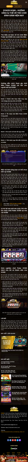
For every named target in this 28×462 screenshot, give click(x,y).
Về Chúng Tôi (3, 455)
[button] (26, 2)
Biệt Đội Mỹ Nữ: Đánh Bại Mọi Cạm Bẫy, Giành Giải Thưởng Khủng (19, 393)
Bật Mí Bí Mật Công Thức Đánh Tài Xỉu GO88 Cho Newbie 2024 (12, 351)
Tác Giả (23, 455)
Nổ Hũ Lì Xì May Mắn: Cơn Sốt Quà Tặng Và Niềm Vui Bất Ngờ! (18, 399)
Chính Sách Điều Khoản (13, 455)
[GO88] (14, 2)
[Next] (26, 344)
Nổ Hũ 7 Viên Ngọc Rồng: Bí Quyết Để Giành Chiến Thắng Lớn (8, 371)
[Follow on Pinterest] (13, 440)
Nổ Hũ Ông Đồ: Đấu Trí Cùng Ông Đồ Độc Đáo (8, 367)
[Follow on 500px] (17, 440)
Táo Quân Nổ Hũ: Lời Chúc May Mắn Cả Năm (8, 362)
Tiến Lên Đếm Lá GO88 (15, 203)
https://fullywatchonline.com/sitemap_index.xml (12, 431)
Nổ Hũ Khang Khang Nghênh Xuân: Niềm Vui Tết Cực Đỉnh (19, 376)
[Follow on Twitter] (10, 440)
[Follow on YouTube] (15, 440)
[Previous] (2, 344)
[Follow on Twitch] (20, 440)
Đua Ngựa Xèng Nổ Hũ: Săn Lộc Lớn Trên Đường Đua (19, 381)
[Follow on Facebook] (8, 440)
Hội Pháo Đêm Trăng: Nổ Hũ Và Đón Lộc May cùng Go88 (19, 387)
